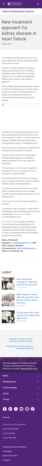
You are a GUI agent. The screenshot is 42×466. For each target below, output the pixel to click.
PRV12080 (12, 438)
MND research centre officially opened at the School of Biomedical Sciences (27, 298)
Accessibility (7, 451)
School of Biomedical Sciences (18, 11)
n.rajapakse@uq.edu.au (21, 243)
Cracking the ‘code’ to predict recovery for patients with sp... (21, 340)
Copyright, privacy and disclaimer (15, 447)
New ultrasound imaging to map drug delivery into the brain (26, 282)
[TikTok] (33, 409)
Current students (10, 388)
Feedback (6, 460)
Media (5, 376)
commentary (8, 221)
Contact (6, 399)
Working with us (9, 382)
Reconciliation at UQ (29, 369)
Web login (6, 417)
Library (6, 393)
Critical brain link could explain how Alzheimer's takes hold (28, 315)
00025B (12, 433)
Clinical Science (20, 214)
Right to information (10, 456)
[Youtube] (21, 409)
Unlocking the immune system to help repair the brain (19, 347)
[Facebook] (5, 409)
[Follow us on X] (16, 409)
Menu (3, 4)
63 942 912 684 (12, 429)
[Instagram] (27, 409)
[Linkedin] (10, 409)
